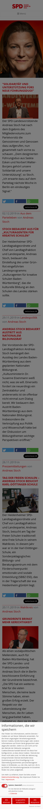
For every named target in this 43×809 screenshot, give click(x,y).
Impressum (10, 779)
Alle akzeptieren (35, 801)
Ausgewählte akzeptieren (20, 801)
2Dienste (12, 793)
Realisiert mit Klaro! (34, 806)
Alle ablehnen (6, 801)
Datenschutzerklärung (10, 777)
